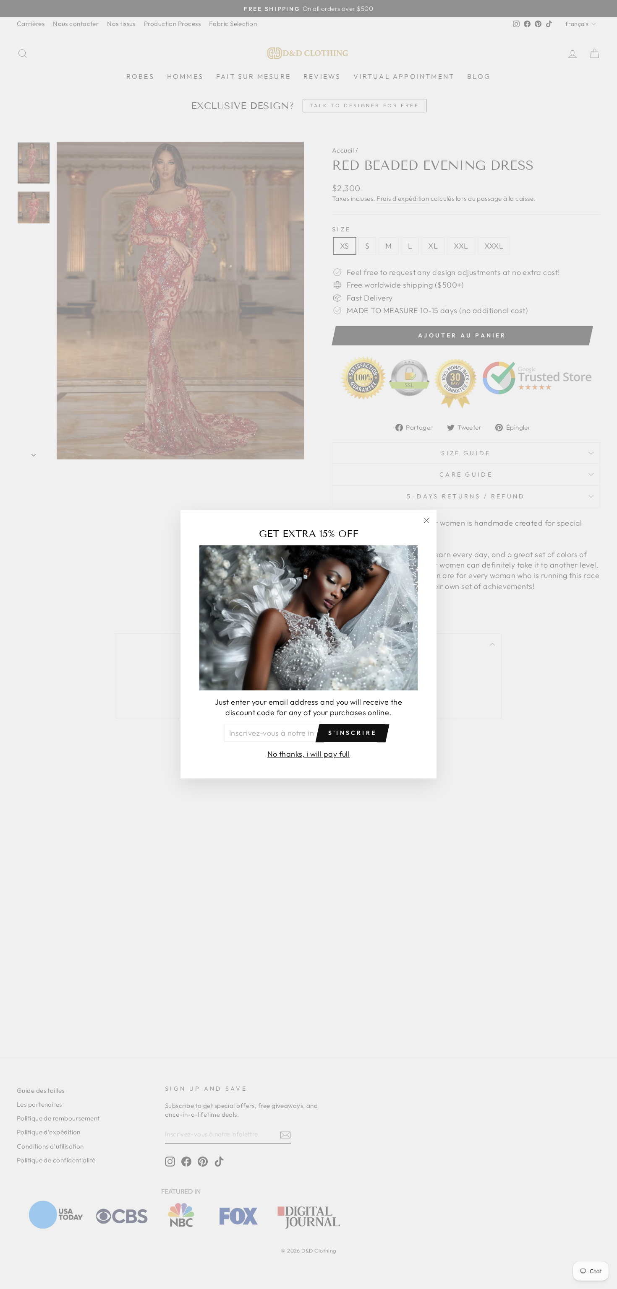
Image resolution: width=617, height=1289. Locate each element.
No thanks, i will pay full (308, 754)
